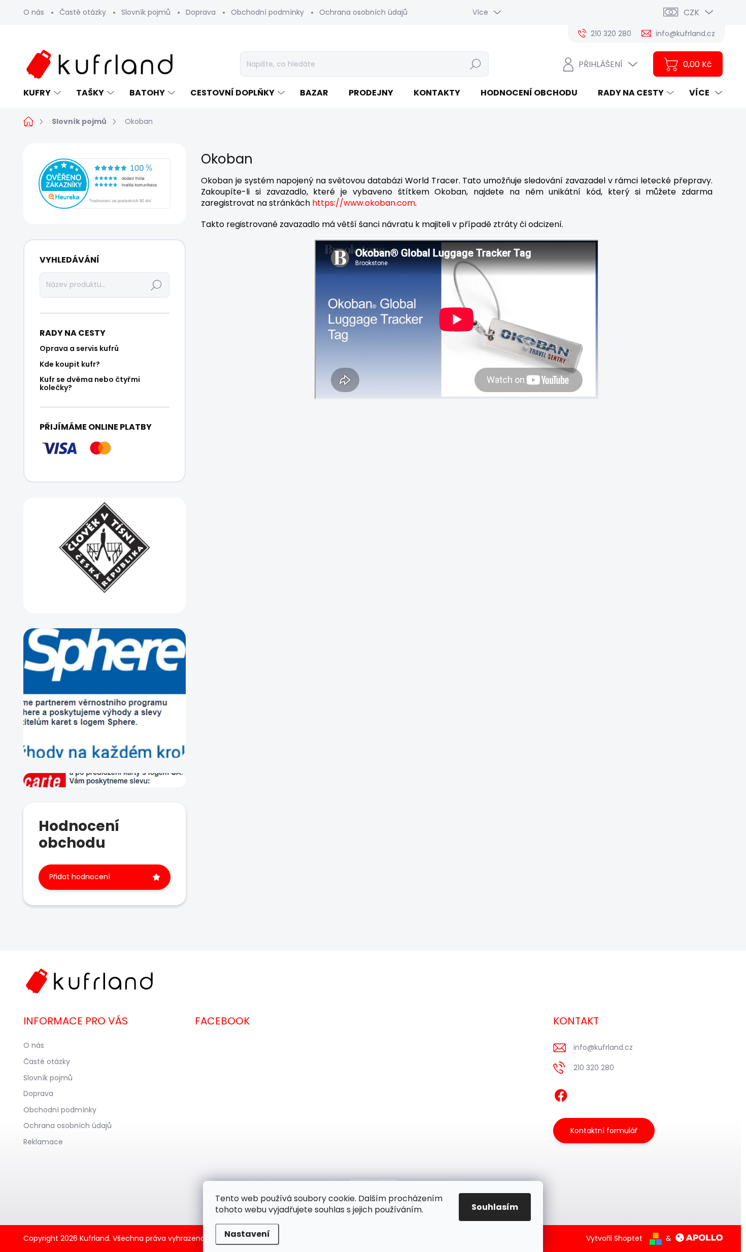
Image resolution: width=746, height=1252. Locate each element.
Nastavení (247, 1234)
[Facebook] (560, 1093)
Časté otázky (82, 12)
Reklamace (43, 1142)
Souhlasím (494, 1207)
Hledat (475, 64)
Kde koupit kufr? (70, 364)
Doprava (201, 12)
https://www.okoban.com (363, 203)
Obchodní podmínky (267, 12)
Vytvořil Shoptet (614, 1238)
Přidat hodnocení (79, 877)
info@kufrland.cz (603, 1047)
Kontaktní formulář (603, 1131)
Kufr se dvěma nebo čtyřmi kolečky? (90, 383)
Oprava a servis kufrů (79, 348)
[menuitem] (43, 93)
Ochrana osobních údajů (363, 12)
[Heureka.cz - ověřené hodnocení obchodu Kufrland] (105, 183)
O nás (33, 12)
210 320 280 (593, 1068)
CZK (691, 12)
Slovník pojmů (146, 12)
